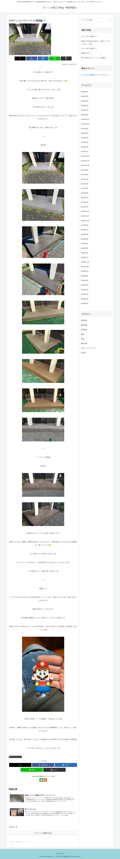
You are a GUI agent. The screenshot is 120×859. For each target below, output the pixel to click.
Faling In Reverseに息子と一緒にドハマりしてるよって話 (96, 42)
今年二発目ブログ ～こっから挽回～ (94, 58)
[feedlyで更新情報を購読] (41, 780)
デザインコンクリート (16, 756)
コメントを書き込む (43, 833)
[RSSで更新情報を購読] (45, 780)
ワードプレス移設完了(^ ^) (89, 75)
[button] (66, 58)
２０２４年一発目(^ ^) (88, 48)
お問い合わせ (60, 853)
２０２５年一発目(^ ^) (88, 36)
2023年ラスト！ (86, 53)
